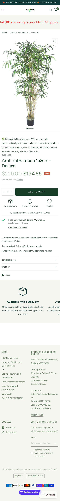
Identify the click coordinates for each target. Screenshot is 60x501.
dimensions (9, 260)
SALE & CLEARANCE (12, 398)
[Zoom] (54, 41)
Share (7, 275)
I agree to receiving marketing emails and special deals (43, 452)
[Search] (51, 10)
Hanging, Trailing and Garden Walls (12, 364)
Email (33, 437)
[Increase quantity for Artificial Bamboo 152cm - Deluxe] (12, 191)
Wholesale (7, 394)
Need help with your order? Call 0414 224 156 (31, 213)
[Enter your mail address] (55, 443)
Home (4, 32)
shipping (20, 180)
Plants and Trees (10, 358)
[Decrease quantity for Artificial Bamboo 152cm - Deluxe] (4, 191)
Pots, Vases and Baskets (13, 381)
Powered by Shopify (48, 469)
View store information (17, 227)
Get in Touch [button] (37, 414)
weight (6, 267)
